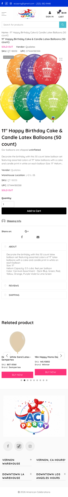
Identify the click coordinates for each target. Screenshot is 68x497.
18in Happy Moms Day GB (49, 356)
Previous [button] (7, 356)
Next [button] (61, 356)
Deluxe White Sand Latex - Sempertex (16, 358)
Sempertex (15, 367)
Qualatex (30, 46)
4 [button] (31, 380)
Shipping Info (14, 220)
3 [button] (27, 380)
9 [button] (46, 380)
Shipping (14, 295)
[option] (17, 354)
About (13, 246)
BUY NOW (17, 374)
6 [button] (37, 380)
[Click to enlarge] (61, 59)
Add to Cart (34, 210)
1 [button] (21, 380)
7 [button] (40, 380)
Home (5, 32)
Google (6, 3)
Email (38, 237)
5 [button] (34, 380)
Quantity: (7, 198)
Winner (46, 364)
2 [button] (24, 380)
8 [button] (43, 380)
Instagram (30, 446)
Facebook (22, 237)
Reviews (14, 285)
